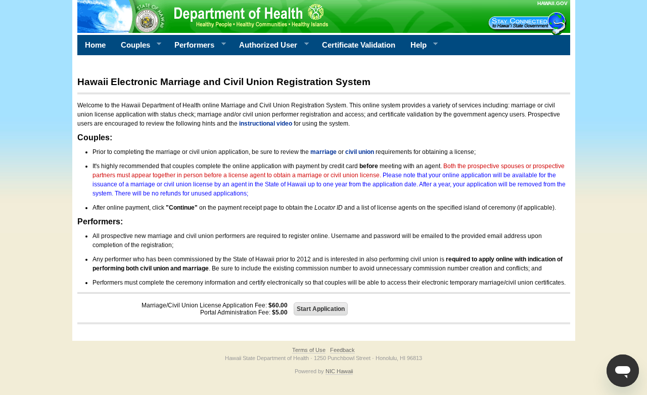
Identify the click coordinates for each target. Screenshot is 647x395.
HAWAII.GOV (552, 3)
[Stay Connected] (528, 23)
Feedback (342, 350)
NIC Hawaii (339, 371)
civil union (359, 151)
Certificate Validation (358, 45)
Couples (131, 45)
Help (415, 45)
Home (95, 45)
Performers (190, 45)
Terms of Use (309, 350)
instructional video (265, 123)
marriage (323, 151)
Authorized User (264, 45)
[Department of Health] (274, 16)
